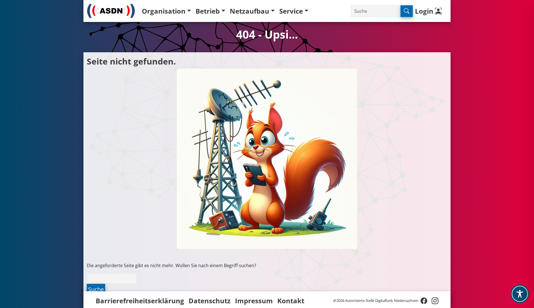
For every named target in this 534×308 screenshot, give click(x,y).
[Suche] (406, 11)
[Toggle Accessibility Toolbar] (519, 293)
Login (425, 11)
